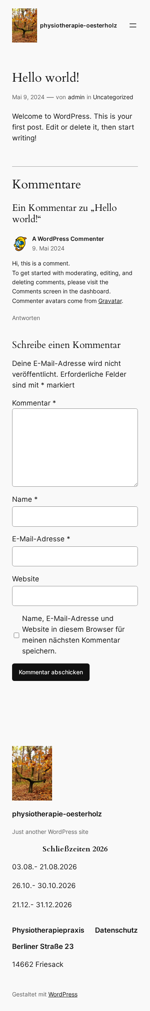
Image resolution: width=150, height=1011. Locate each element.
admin (76, 96)
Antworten (26, 317)
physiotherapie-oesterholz (78, 25)
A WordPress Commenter (68, 238)
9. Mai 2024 (48, 248)
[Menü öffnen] (133, 25)
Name (25, 499)
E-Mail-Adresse (41, 539)
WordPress (63, 994)
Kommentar (34, 403)
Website (25, 579)
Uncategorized (113, 96)
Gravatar (110, 300)
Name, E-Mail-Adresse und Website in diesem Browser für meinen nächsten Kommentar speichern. (73, 634)
